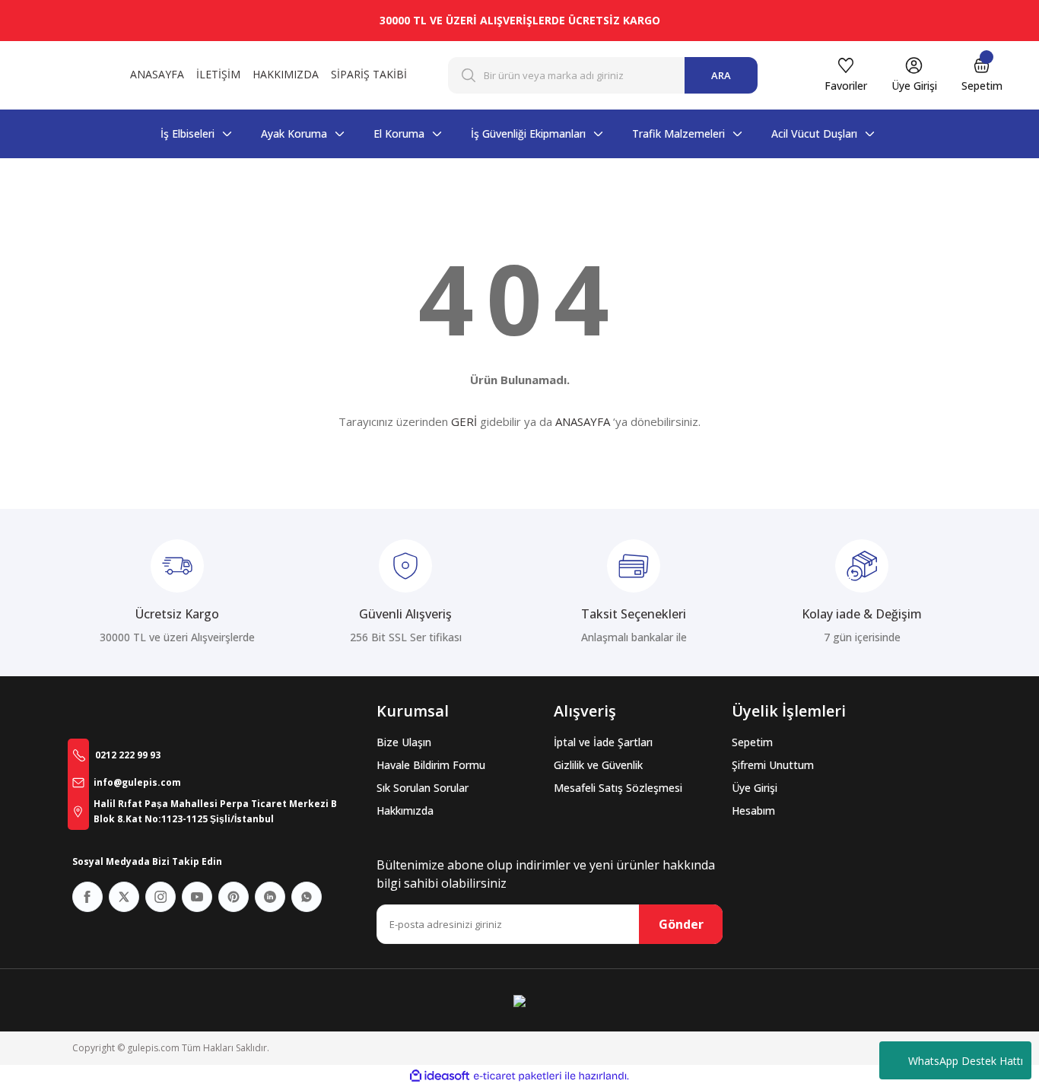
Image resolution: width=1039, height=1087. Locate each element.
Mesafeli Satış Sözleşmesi (618, 787)
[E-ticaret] (517, 1076)
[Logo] (60, 75)
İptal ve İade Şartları (603, 742)
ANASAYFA (582, 421)
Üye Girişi (754, 787)
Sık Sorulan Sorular (423, 787)
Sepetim (752, 742)
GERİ (464, 421)
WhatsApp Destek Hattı (965, 1061)
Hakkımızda (405, 810)
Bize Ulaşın (404, 742)
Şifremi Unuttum (773, 765)
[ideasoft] (439, 1076)
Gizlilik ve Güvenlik (598, 765)
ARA (721, 75)
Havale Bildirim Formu (431, 765)
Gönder (681, 924)
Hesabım (753, 810)
